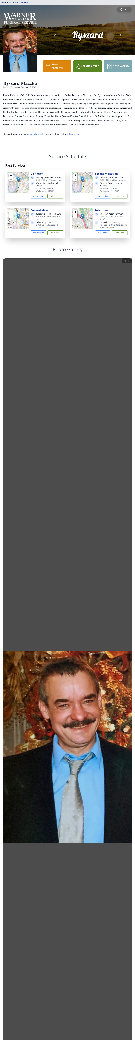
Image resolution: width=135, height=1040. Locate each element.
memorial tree (35, 133)
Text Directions (38, 196)
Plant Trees (55, 196)
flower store (74, 133)
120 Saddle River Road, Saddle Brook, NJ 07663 (113, 226)
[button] (18, 179)
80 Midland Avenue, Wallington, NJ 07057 (45, 189)
